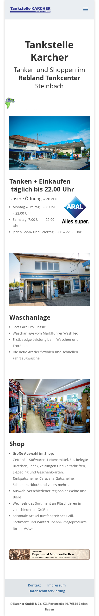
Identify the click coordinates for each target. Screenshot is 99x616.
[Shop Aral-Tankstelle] (49, 431)
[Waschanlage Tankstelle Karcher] (49, 305)
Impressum (56, 585)
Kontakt (34, 585)
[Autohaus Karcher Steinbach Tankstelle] (49, 169)
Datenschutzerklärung (47, 591)
